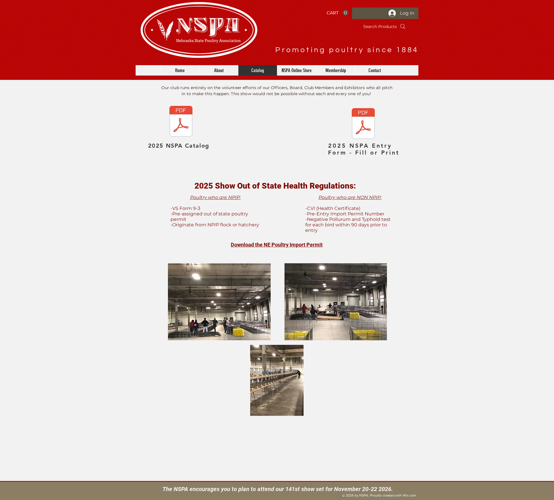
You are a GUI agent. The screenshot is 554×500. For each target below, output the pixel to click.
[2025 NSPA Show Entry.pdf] (363, 124)
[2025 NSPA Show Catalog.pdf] (181, 122)
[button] (337, 13)
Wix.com (409, 495)
